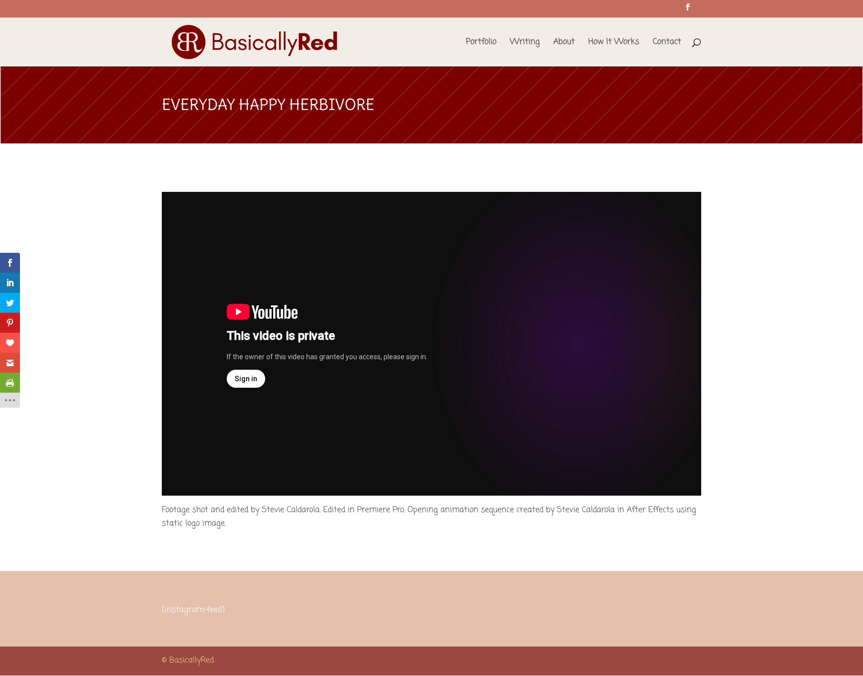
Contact (667, 43)
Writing (525, 43)
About (564, 43)
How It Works (613, 43)
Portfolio (481, 43)
